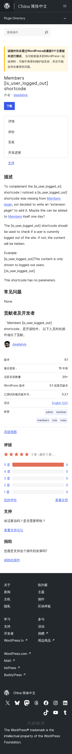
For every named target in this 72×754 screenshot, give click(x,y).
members (43, 420)
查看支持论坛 (13, 530)
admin (49, 412)
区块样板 (44, 606)
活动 (41, 626)
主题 (41, 592)
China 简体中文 (24, 693)
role (54, 420)
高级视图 (10, 432)
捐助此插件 (12, 560)
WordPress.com (17, 654)
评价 (11, 132)
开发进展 (14, 152)
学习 (7, 619)
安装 (11, 142)
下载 (9, 106)
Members (15, 216)
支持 (11, 163)
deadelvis (21, 95)
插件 (41, 599)
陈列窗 (43, 585)
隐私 (7, 606)
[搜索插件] (46, 32)
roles (63, 420)
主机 (7, 599)
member (61, 412)
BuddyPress (15, 675)
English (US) (60, 403)
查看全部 (61, 500)
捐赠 (43, 633)
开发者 (9, 633)
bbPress (12, 668)
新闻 (7, 592)
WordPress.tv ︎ (16, 640)
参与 (41, 619)
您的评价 (10, 500)
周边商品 (46, 640)
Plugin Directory (14, 18)
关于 (7, 585)
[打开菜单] (65, 6)
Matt (9, 661)
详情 (11, 121)
